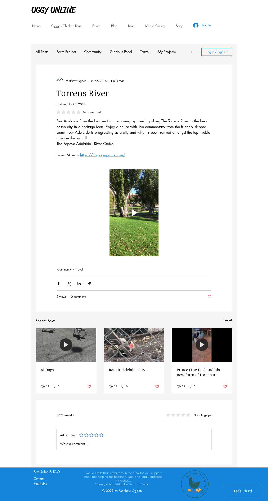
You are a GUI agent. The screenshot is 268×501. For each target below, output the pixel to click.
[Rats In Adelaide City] (134, 345)
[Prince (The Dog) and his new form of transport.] (202, 345)
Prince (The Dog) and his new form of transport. (198, 372)
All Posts (42, 51)
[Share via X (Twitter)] (69, 284)
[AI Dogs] (66, 345)
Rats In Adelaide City (127, 369)
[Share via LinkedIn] (79, 284)
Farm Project (66, 51)
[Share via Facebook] (59, 284)
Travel (144, 51)
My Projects (167, 51)
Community (92, 51)
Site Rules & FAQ (47, 472)
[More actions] (208, 80)
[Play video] (134, 212)
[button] (131, 26)
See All (228, 320)
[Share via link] (89, 284)
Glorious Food (121, 51)
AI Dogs (47, 369)
